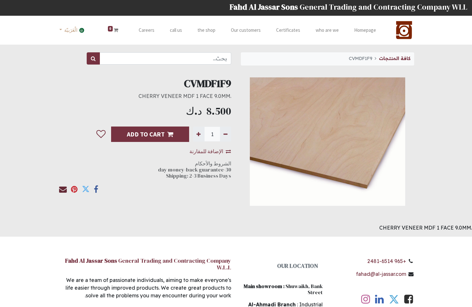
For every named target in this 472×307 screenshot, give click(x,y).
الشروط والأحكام (213, 163)
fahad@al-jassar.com (381, 274)
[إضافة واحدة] (198, 134)
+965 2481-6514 (386, 261)
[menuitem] (365, 30)
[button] (101, 134)
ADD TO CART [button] (146, 134)
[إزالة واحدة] (225, 134)
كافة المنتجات (394, 58)
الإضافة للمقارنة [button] (206, 151)
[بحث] (93, 58)
